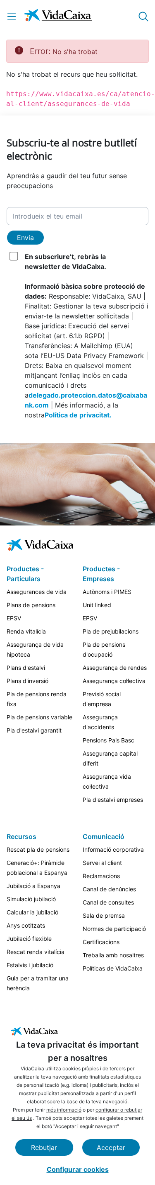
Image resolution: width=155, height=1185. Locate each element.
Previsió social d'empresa (102, 698)
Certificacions (101, 941)
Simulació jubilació (31, 898)
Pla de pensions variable (39, 717)
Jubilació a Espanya (33, 885)
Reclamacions (101, 875)
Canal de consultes (108, 902)
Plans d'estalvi (26, 667)
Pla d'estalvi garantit (34, 730)
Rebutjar (44, 1147)
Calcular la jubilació (32, 912)
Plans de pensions (31, 604)
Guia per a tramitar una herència (38, 983)
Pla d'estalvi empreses (113, 799)
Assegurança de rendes (115, 667)
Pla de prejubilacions (110, 631)
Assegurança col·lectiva (114, 680)
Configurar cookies (78, 1169)
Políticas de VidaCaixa (113, 968)
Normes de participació (114, 928)
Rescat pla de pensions (38, 849)
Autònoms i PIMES (107, 591)
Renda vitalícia (26, 631)
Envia (25, 237)
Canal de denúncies (109, 889)
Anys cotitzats (26, 925)
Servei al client (102, 862)
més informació (63, 1110)
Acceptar (111, 1147)
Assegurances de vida (37, 591)
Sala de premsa (104, 915)
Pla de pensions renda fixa (37, 698)
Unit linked (97, 604)
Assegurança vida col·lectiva (107, 781)
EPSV (14, 618)
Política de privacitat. (78, 415)
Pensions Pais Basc (108, 740)
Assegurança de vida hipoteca (35, 649)
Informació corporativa (113, 849)
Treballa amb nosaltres (113, 955)
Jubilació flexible (29, 938)
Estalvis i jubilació (30, 964)
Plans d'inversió (27, 680)
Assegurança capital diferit (110, 758)
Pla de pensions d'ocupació (104, 649)
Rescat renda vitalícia (35, 951)
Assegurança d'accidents (100, 722)
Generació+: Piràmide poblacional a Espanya (37, 867)
